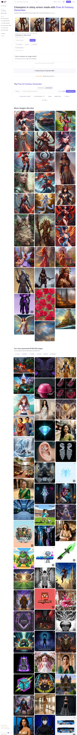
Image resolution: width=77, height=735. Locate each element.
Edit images (4, 13)
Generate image (41, 87)
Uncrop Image (5, 27)
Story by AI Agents (38, 96)
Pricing (55, 1)
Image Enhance (22, 58)
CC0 (22, 50)
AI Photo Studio (5, 30)
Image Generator (5, 18)
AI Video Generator (6, 23)
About (4, 732)
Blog (1, 732)
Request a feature (4, 734)
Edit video (4, 10)
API (3, 35)
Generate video (49, 87)
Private (67, 96)
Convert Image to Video (6, 25)
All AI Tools (4, 5)
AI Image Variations (6, 20)
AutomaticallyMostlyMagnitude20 (31, 33)
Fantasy (16, 36)
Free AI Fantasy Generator (30, 84)
